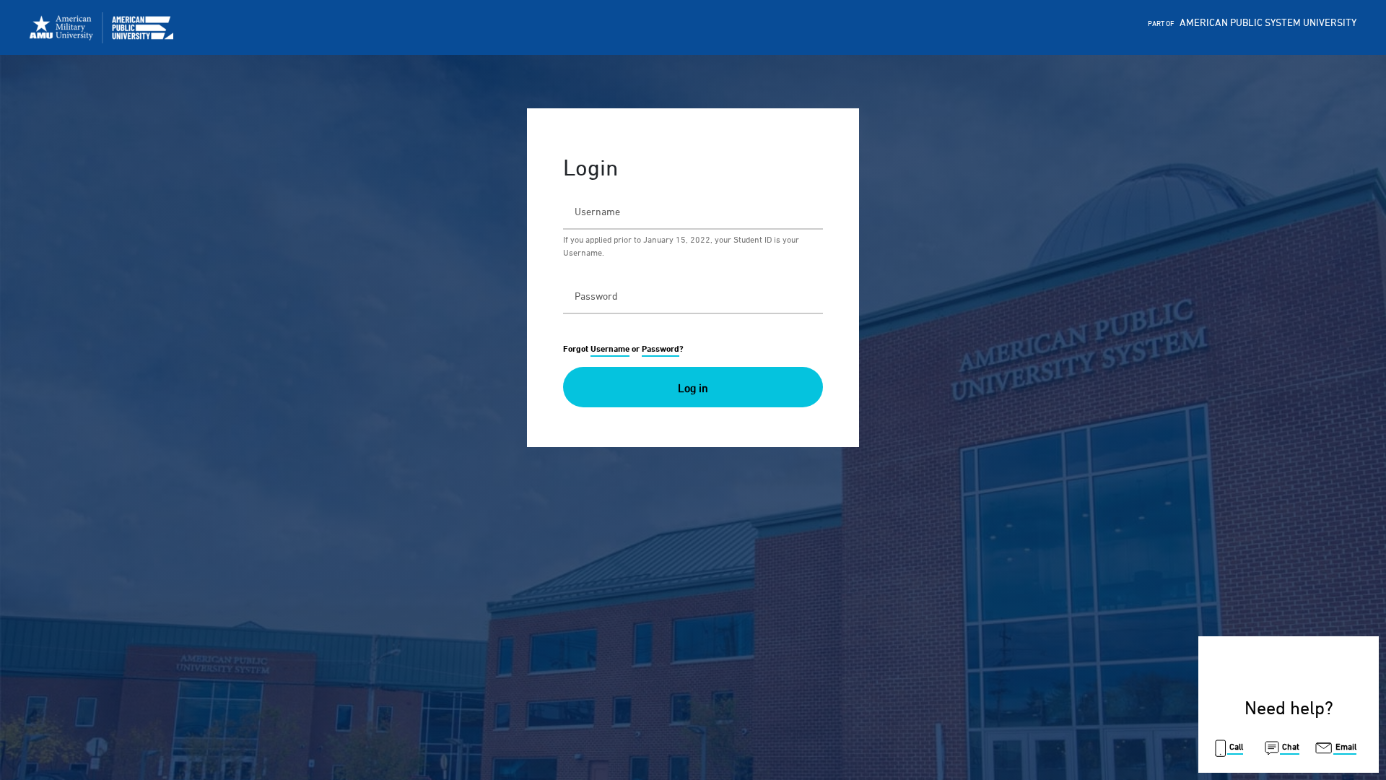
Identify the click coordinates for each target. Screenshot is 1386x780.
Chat (1289, 746)
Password (660, 348)
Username (609, 348)
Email (1344, 746)
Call (1235, 746)
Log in (693, 387)
